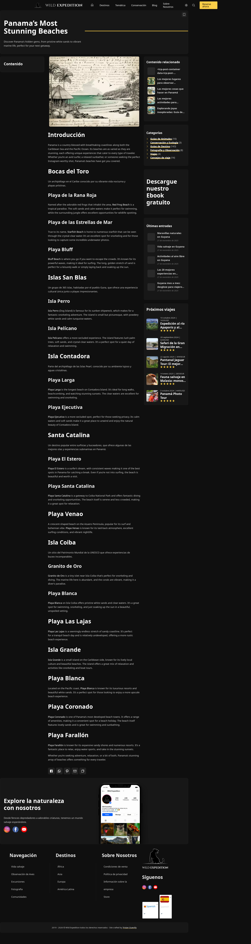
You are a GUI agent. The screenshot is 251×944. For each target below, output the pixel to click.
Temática (120, 5)
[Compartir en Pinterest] (67, 771)
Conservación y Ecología (164, 142)
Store (107, 896)
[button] (164, 903)
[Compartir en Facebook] (51, 771)
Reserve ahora (206, 5)
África (61, 866)
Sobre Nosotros (168, 5)
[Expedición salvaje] (58, 5)
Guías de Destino (160, 146)
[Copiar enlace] (82, 771)
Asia (60, 874)
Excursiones (18, 881)
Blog (154, 5)
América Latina (66, 889)
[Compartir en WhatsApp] (59, 771)
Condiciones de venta (115, 866)
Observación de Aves (22, 874)
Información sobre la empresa (115, 885)
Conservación (138, 5)
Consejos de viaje (160, 157)
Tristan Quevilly (130, 927)
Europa (61, 881)
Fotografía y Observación (165, 150)
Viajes (153, 154)
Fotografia (17, 889)
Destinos (104, 5)
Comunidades (19, 896)
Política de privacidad (115, 874)
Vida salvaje (17, 866)
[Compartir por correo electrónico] (75, 771)
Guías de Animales (161, 138)
